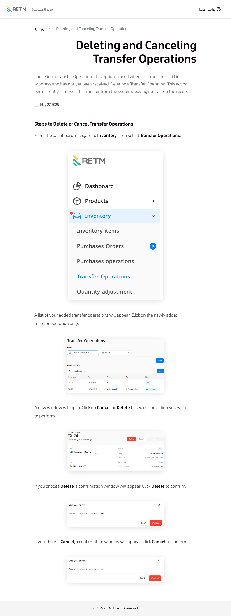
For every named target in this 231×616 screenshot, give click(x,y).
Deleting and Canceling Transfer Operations (92, 28)
